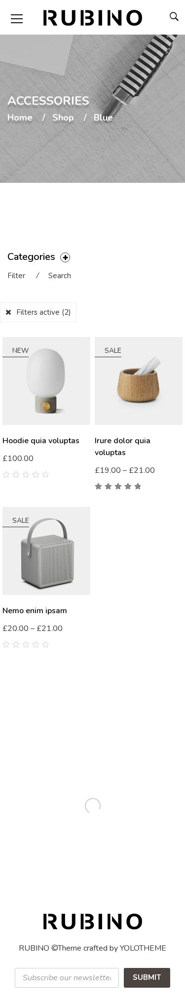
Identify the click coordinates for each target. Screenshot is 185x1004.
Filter (16, 276)
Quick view (86, 466)
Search (59, 276)
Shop (63, 118)
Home (20, 118)
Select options (124, 471)
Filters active (43, 312)
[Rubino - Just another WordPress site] (92, 17)
